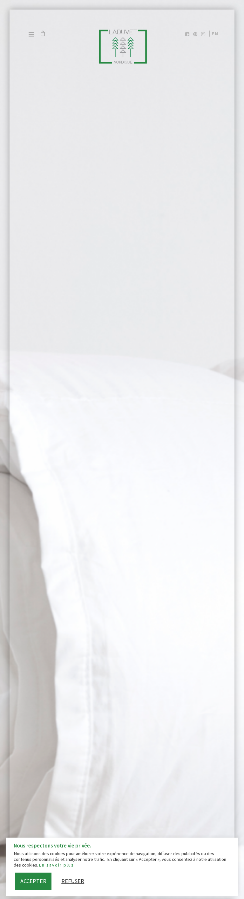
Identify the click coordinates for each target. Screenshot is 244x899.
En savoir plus (56, 865)
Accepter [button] (33, 881)
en (215, 34)
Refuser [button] (72, 881)
